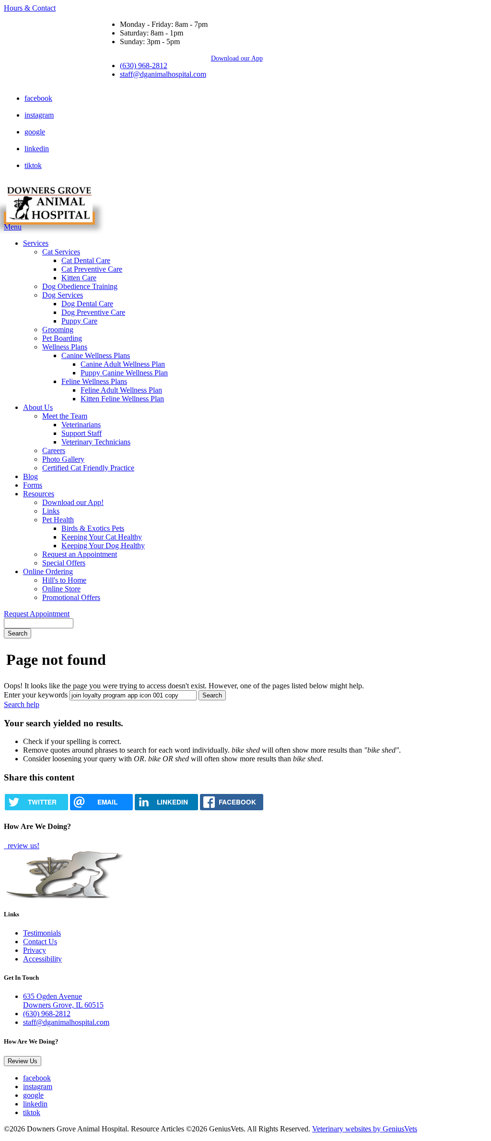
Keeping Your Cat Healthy (101, 537)
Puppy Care (79, 321)
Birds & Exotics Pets (92, 528)
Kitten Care (78, 278)
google (34, 132)
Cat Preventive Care (91, 269)
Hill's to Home (64, 580)
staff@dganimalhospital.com (163, 74)
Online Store (61, 589)
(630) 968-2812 (143, 65)
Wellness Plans (64, 347)
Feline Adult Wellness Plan (121, 390)
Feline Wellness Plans (94, 381)
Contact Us (40, 941)
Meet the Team (64, 416)
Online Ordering (48, 571)
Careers (53, 450)
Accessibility (42, 959)
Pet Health (58, 520)
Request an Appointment (79, 554)
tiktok (33, 165)
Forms (32, 485)
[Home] (49, 218)
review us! (22, 845)
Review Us (22, 1061)
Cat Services (61, 252)
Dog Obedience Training (79, 286)
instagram (39, 115)
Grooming (57, 329)
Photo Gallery (63, 459)
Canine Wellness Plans (95, 355)
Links (50, 511)
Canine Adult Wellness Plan (123, 364)
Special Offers (63, 563)
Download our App (237, 58)
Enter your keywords (36, 695)
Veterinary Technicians (95, 442)
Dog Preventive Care (93, 312)
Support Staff (81, 433)
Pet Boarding (62, 338)
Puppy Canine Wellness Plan (124, 373)
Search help (21, 704)
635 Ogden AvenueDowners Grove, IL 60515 (63, 1000)
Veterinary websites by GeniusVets (364, 1129)
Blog (30, 476)
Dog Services (62, 295)
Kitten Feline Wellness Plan (122, 399)
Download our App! (73, 502)
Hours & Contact (30, 8)
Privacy (34, 950)
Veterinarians (81, 424)
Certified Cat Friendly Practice (88, 468)
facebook (38, 98)
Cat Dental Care (85, 260)
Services (35, 243)
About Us (38, 407)
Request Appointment (37, 614)
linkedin (36, 148)
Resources (38, 494)
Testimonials (42, 933)
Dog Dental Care (87, 304)
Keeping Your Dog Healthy (103, 545)
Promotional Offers (71, 597)
